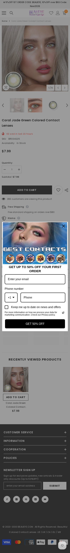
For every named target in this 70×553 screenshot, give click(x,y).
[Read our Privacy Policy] (63, 313)
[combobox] (11, 297)
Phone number (14, 288)
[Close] (63, 226)
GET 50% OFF (35, 323)
